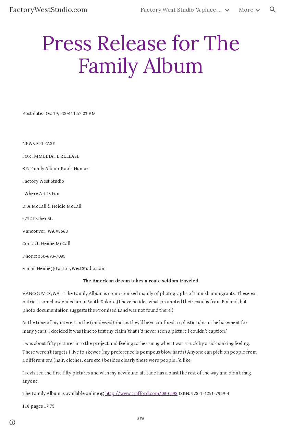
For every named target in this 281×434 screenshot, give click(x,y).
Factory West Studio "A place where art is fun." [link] (181, 9)
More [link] (246, 9)
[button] (273, 9)
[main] (140, 54)
